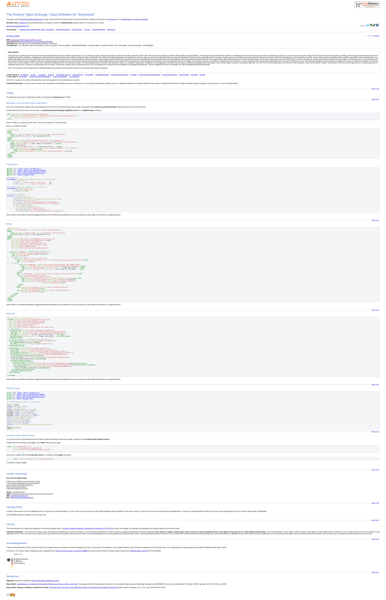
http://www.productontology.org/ (31, 19)
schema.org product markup (105, 107)
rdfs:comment (13, 52)
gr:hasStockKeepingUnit (119, 75)
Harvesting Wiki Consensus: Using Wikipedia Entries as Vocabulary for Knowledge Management (83, 587)
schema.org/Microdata (32, 29)
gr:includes (23, 76)
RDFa (43, 29)
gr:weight (194, 75)
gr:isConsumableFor (170, 75)
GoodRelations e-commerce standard (134, 19)
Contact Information (63, 29)
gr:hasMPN (89, 75)
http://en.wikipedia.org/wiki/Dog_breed (45, 580)
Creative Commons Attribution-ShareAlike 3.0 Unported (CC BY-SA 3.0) (88, 528)
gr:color (33, 75)
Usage (21, 29)
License (87, 29)
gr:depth (51, 75)
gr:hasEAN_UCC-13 (63, 75)
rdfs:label (10, 43)
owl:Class (376, 36)
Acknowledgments (98, 29)
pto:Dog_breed (12, 36)
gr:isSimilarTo (184, 75)
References (111, 29)
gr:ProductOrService (26, 42)
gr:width (202, 75)
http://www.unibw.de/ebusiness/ (22, 497)
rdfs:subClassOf (12, 42)
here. (25, 463)
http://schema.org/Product (44, 42)
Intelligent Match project (138, 551)
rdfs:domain (12, 75)
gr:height (133, 75)
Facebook (49, 29)
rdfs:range (12, 76)
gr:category (24, 75)
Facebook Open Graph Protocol (97, 439)
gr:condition (42, 75)
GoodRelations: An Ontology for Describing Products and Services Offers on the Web (47, 584)
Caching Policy (77, 29)
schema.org (112, 19)
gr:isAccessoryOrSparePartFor (150, 75)
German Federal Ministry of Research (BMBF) (72, 551)
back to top (375, 88)
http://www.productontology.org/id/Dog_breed (26, 40)
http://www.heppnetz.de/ (19, 496)
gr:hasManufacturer (102, 75)
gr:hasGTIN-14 (78, 75)
